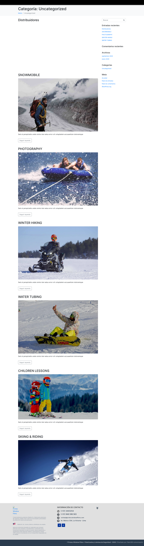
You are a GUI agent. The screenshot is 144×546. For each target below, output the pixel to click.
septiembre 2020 (107, 56)
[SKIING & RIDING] (58, 462)
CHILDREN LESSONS (33, 371)
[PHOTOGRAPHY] (58, 179)
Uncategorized (106, 68)
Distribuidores (28, 20)
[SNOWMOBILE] (58, 105)
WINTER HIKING (30, 223)
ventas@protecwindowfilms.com (72, 517)
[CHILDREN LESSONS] (58, 397)
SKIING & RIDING (30, 437)
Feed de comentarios (108, 84)
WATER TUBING (30, 297)
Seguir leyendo (24, 140)
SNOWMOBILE (29, 75)
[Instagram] (63, 525)
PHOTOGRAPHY (30, 149)
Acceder (104, 78)
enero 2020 (105, 59)
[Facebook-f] (59, 525)
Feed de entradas (107, 81)
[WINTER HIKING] (58, 253)
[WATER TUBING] (58, 327)
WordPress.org (106, 86)
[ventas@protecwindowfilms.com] (58, 518)
